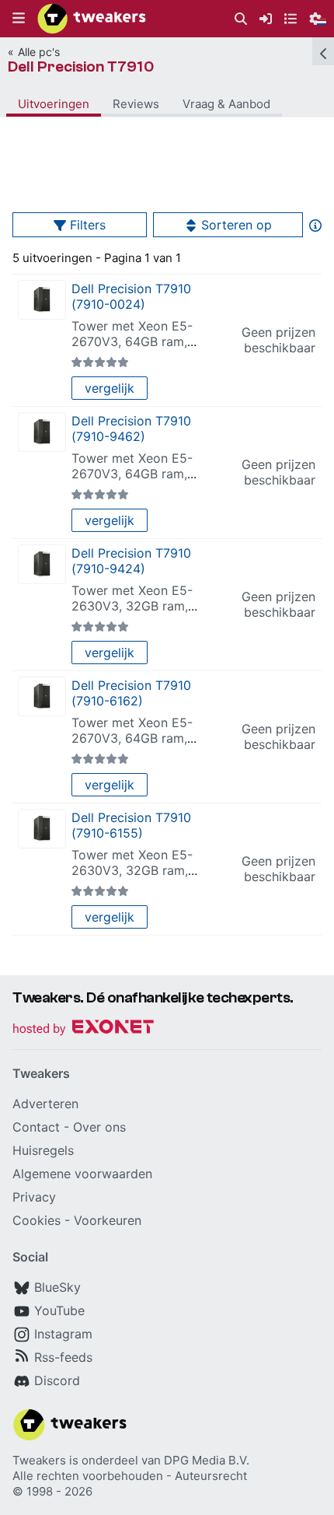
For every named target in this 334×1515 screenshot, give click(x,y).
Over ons (99, 1127)
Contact (36, 1127)
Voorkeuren (107, 1220)
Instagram (63, 1334)
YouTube (59, 1310)
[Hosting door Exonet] (83, 1029)
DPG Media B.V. (206, 1460)
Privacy (34, 1197)
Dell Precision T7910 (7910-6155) (131, 825)
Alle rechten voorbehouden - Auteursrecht (129, 1475)
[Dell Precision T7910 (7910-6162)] (42, 696)
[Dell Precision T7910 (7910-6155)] (42, 829)
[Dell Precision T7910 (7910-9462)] (42, 432)
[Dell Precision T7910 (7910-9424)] (42, 564)
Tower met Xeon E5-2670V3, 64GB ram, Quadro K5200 (132, 341)
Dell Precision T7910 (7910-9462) (131, 428)
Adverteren (45, 1103)
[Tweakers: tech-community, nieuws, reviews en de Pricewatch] (91, 18)
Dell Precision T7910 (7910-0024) (131, 296)
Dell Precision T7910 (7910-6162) (131, 693)
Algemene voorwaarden (82, 1173)
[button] (18, 18)
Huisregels (43, 1150)
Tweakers (39, 1460)
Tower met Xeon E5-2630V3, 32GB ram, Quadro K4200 (132, 606)
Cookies (36, 1220)
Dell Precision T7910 (81, 66)
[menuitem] (240, 19)
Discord (57, 1380)
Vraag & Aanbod (226, 103)
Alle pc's (39, 51)
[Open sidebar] (323, 51)
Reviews (136, 103)
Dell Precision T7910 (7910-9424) (131, 560)
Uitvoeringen (53, 103)
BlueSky (57, 1287)
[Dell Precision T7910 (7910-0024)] (42, 300)
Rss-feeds (63, 1357)
